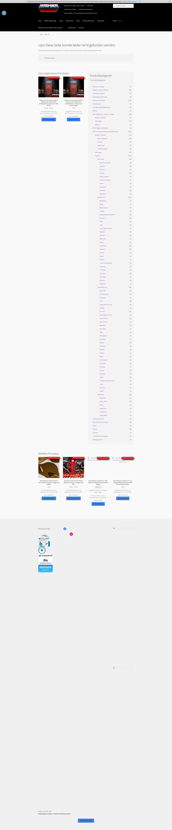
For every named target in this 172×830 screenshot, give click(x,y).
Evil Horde (100, 159)
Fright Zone (101, 145)
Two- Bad (102, 277)
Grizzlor (102, 169)
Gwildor (102, 308)
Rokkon (102, 353)
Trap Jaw (102, 266)
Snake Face (103, 408)
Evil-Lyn (102, 218)
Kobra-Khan (103, 401)
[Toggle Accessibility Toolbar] (4, 13)
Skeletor (102, 249)
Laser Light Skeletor (106, 228)
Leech (101, 183)
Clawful (102, 211)
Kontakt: (81, 28)
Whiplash (102, 284)
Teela (101, 377)
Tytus (101, 384)
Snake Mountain (102, 149)
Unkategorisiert (98, 439)
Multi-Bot (103, 239)
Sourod (102, 253)
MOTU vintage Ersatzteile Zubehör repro (105, 131)
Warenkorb (100, 21)
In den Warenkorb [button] (73, 119)
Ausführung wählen (48, 119)
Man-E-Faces (104, 322)
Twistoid (102, 273)
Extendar (102, 298)
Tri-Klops (103, 270)
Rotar (101, 356)
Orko (101, 332)
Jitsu (101, 225)
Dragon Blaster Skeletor (107, 214)
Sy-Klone (102, 374)
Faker (101, 221)
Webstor (102, 280)
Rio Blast (102, 346)
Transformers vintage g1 (100, 436)
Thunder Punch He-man (107, 381)
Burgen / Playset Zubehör (100, 90)
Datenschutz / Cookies (70, 9)
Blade (101, 204)
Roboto (102, 349)
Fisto (101, 301)
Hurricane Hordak (105, 180)
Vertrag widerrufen (88, 21)
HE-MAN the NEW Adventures (102, 107)
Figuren (97, 125)
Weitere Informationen (129, 1)
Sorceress (103, 363)
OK (140, 1)
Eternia (99, 142)
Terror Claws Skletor (106, 263)
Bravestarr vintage (98, 86)
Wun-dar (102, 388)
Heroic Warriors (102, 287)
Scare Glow (103, 246)
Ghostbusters (97, 104)
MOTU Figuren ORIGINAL (100, 128)
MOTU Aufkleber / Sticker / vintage (103, 114)
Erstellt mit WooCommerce (62, 814)
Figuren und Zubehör (99, 100)
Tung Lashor (103, 415)
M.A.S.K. (95, 111)
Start (40, 21)
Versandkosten (49, 116)
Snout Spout (103, 360)
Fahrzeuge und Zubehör (100, 97)
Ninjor (102, 242)
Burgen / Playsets (100, 118)
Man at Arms (103, 318)
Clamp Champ (104, 294)
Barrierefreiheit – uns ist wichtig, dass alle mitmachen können (80, 13)
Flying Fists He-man (106, 304)
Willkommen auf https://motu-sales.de (74, 5)
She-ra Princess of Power (100, 422)
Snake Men (100, 394)
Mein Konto (69, 21)
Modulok (102, 190)
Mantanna (103, 187)
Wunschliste (72, 28)
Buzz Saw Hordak (105, 163)
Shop (78, 21)
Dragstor (102, 166)
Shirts (94, 426)
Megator (102, 232)
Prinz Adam (103, 336)
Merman (102, 235)
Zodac (101, 391)
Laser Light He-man (106, 315)
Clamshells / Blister (99, 93)
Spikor (102, 256)
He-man (102, 311)
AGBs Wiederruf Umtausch (86, 9)
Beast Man (103, 201)
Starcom (95, 432)
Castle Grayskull (102, 138)
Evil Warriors (101, 197)
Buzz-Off (102, 291)
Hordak (102, 173)
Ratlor (102, 405)
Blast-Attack (104, 208)
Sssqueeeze (103, 412)
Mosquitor (103, 194)
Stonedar (102, 367)
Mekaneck (103, 325)
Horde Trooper (104, 176)
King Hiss (102, 398)
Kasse (61, 21)
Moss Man (103, 329)
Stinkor (102, 259)
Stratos (102, 370)
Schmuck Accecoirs (98, 419)
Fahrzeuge (98, 121)
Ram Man (102, 339)
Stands (95, 429)
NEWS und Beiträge (50, 21)
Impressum (90, 5)
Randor (102, 343)
